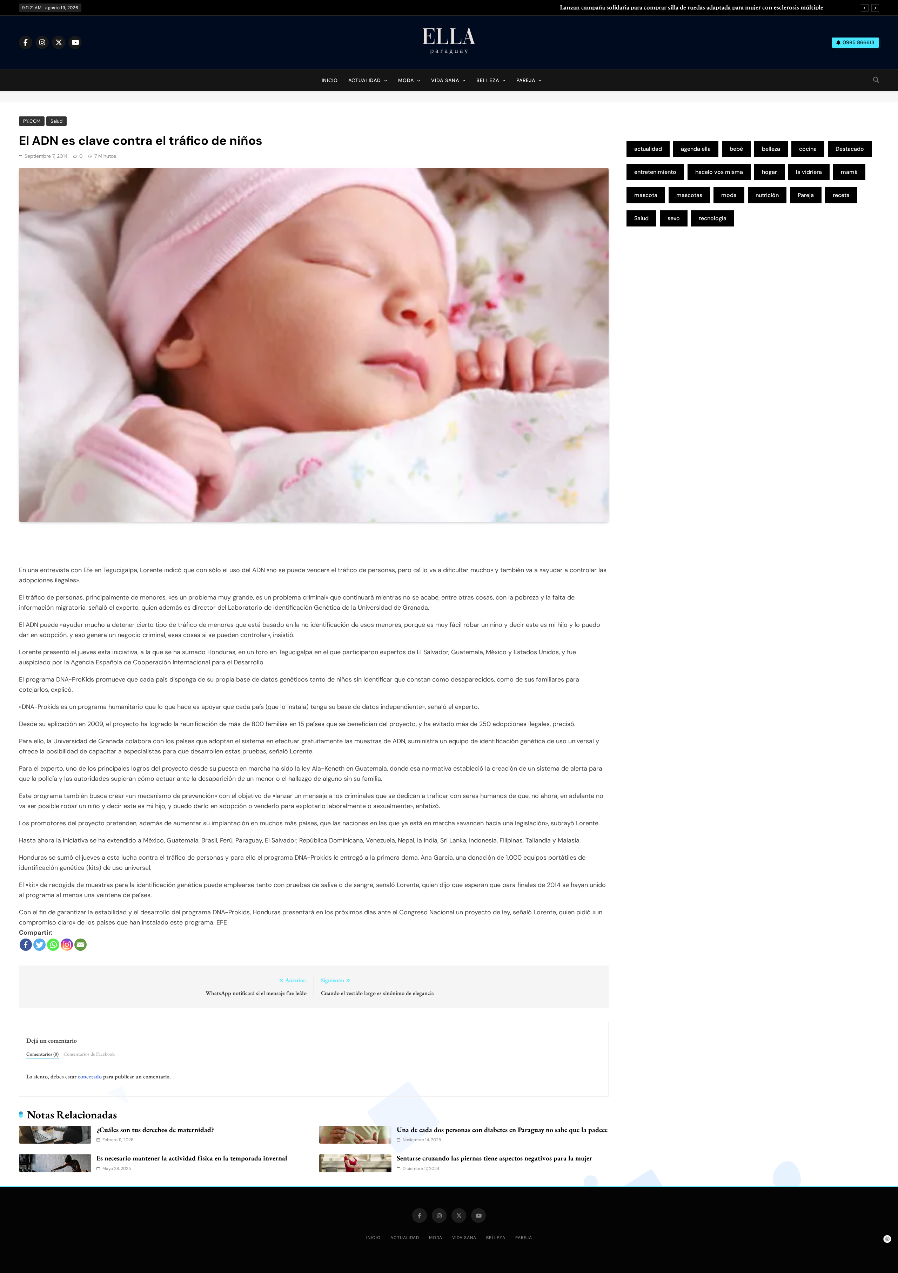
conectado (90, 1076)
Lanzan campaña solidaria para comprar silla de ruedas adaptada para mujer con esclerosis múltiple (691, 7)
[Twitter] (39, 945)
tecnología (712, 218)
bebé (736, 149)
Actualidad (364, 80)
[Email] (80, 945)
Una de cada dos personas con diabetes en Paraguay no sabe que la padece (502, 1129)
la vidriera (809, 172)
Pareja (525, 80)
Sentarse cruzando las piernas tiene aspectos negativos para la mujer (494, 1158)
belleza (771, 149)
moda (729, 195)
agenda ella (696, 149)
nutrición (767, 195)
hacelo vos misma (719, 172)
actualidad (648, 149)
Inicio (330, 80)
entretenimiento (655, 172)
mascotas (689, 195)
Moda (406, 80)
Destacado (850, 149)
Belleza (487, 80)
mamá (849, 172)
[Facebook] (26, 945)
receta (841, 195)
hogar (769, 172)
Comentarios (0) (42, 1054)
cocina (808, 149)
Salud (56, 121)
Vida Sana (445, 80)
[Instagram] (67, 945)
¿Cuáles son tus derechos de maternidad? (155, 1129)
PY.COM (31, 121)
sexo (674, 218)
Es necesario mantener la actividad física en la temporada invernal (191, 1158)
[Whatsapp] (53, 945)
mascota (645, 195)
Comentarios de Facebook (89, 1054)
